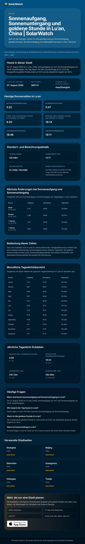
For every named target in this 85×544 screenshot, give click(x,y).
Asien (6, 55)
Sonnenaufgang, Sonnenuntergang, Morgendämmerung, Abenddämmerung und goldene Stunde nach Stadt (41, 52)
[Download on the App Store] (17, 524)
